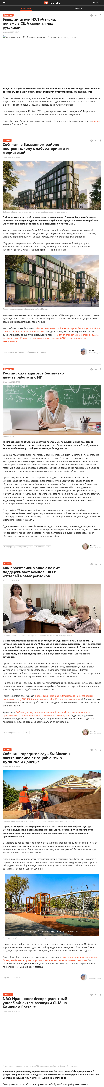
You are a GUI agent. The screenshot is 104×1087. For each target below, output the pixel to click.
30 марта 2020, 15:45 (11, 32)
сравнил (96, 120)
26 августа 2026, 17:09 (11, 157)
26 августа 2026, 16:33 (11, 1011)
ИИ (48, 547)
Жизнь (78, 8)
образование (32, 352)
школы (44, 352)
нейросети (39, 547)
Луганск (7, 977)
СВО (26, 732)
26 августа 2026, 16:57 (11, 581)
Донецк (17, 977)
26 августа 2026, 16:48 (11, 766)
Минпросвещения (24, 547)
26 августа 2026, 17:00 (11, 382)
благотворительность (13, 732)
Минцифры (8, 547)
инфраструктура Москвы (14, 352)
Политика (26, 8)
